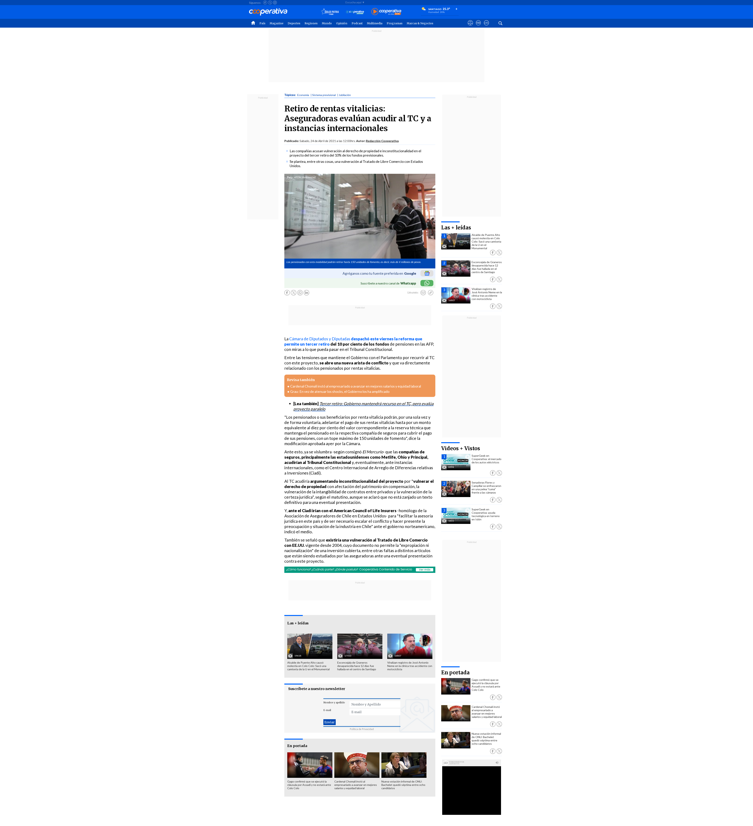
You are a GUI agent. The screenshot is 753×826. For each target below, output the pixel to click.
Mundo (327, 23)
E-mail (327, 710)
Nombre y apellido (334, 702)
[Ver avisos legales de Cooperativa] (470, 26)
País (262, 23)
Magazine (276, 23)
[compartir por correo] (423, 292)
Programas (394, 23)
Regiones (311, 23)
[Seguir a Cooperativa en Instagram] (275, 2)
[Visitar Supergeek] (486, 26)
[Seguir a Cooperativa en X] (270, 2)
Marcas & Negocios (420, 23)
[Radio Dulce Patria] (330, 11)
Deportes (294, 23)
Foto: (290, 177)
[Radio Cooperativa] (386, 12)
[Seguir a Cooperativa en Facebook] (265, 2)
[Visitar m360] (478, 26)
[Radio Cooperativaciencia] (355, 12)
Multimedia (374, 23)
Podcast (357, 23)
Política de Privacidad (362, 729)
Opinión (341, 23)
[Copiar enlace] (430, 292)
